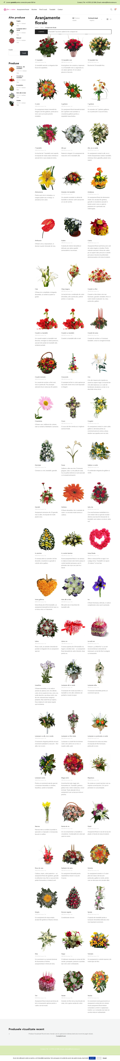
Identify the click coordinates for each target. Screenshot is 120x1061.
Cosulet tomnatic (40, 377)
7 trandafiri (38, 148)
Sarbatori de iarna (66, 868)
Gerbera (64, 507)
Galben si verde (93, 465)
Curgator (90, 421)
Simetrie (90, 868)
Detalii (105, 1058)
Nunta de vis (65, 826)
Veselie (90, 995)
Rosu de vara (39, 868)
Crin (89, 377)
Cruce (63, 421)
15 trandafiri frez (93, 60)
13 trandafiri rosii (66, 60)
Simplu (37, 912)
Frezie (63, 465)
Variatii (63, 995)
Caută (11, 50)
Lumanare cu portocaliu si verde (98, 736)
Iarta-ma (90, 507)
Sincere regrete (66, 912)
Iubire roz (64, 641)
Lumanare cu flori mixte (68, 736)
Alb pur (63, 148)
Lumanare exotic (40, 778)
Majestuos (91, 778)
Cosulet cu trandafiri (41, 333)
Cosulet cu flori (92, 289)
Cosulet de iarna (93, 333)
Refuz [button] (99, 1058)
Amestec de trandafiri (68, 192)
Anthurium (38, 240)
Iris (89, 599)
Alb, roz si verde (93, 148)
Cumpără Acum (61, 1036)
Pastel (89, 826)
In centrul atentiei (66, 553)
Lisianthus (38, 685)
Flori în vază (43, 9)
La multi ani (91, 641)
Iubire (37, 641)
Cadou (90, 240)
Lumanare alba (92, 685)
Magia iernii (65, 778)
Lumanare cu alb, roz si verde (44, 736)
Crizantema (38, 421)
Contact (60, 9)
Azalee (63, 240)
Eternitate (38, 465)
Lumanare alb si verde (68, 685)
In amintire (38, 553)
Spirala (90, 912)
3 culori (37, 104)
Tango (63, 954)
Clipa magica (65, 289)
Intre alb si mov (66, 599)
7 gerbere (91, 104)
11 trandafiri (39, 60)
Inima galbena (39, 599)
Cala (36, 289)
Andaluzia (91, 192)
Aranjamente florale (23, 9)
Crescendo (64, 377)
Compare (41, 31)
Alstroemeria (39, 192)
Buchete (34, 9)
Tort (36, 995)
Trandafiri (52, 9)
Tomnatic (90, 954)
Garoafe (37, 507)
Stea (36, 954)
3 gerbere (64, 104)
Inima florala (91, 553)
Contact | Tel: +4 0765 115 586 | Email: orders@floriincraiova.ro (96, 2)
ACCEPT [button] (92, 1058)
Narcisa (37, 826)
